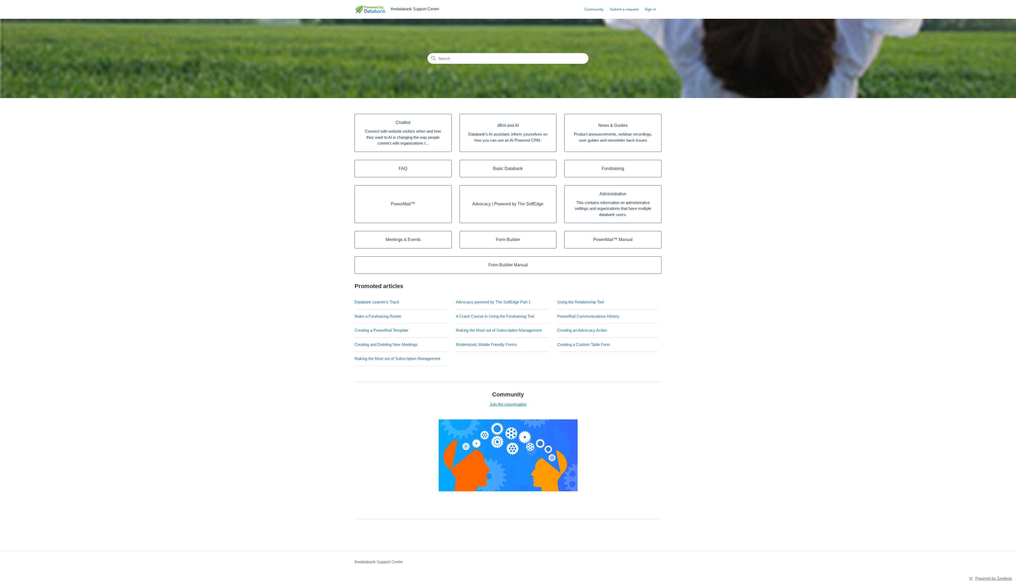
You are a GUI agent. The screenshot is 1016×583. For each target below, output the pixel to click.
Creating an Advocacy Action (582, 330)
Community (594, 9)
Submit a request (624, 9)
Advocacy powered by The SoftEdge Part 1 (493, 302)
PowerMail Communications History (588, 316)
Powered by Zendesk (993, 578)
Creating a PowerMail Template (381, 330)
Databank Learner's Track (377, 302)
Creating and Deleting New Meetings (386, 344)
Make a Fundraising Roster (378, 316)
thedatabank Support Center (379, 561)
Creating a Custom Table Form (583, 344)
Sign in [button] (650, 9)
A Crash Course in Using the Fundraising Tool (495, 316)
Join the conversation (508, 404)
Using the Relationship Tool (580, 302)
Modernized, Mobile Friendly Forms (486, 344)
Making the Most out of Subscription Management (499, 330)
